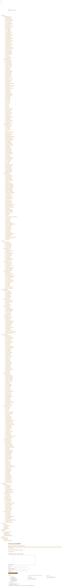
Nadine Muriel (8, 151)
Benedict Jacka (9, 109)
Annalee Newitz (9, 426)
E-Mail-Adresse (11, 569)
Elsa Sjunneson (9, 200)
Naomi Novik (8, 156)
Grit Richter (8, 512)
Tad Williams (8, 236)
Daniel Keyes (8, 397)
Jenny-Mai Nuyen (9, 157)
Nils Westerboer (9, 477)
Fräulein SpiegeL (9, 203)
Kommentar (10, 564)
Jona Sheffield (8, 453)
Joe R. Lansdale (9, 262)
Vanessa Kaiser (9, 113)
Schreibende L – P (7, 124)
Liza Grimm (8, 78)
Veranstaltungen (7, 525)
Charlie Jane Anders (10, 20)
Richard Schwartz (9, 196)
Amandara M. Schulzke (10, 192)
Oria (25, 585)
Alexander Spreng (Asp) (10, 204)
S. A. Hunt (8, 102)
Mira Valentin (8, 220)
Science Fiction (5, 334)
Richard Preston (9, 317)
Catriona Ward (8, 282)
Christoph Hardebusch (10, 85)
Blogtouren (6, 527)
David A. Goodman (9, 378)
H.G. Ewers (8, 371)
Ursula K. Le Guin (9, 79)
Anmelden (13, 577)
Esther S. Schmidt (9, 191)
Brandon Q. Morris (9, 422)
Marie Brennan (8, 37)
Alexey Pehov (8, 166)
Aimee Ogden (8, 159)
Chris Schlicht (8, 513)
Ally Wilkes (8, 284)
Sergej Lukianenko (9, 134)
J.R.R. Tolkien (8, 217)
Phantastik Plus (5, 289)
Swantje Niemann (9, 153)
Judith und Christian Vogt (10, 223)
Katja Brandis (8, 36)
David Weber (8, 471)
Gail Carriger (8, 488)
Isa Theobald (8, 324)
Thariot (7, 215)
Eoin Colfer (8, 359)
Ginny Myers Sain (9, 152)
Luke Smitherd (8, 454)
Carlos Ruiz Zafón (9, 287)
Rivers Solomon (9, 202)
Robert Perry (8, 432)
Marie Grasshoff (9, 375)
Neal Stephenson (9, 323)
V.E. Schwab (8, 194)
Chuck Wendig (8, 232)
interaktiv (3, 523)
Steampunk (4, 483)
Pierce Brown (8, 350)
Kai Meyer (8, 146)
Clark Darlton (8, 365)
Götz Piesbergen (7, 534)
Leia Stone (8, 208)
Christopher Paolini (9, 164)
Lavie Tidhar (8, 518)
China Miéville (8, 147)
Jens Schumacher (9, 193)
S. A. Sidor (8, 278)
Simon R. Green (9, 77)
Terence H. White (9, 234)
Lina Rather (8, 442)
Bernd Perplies (8, 505)
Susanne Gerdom (9, 71)
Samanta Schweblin (9, 321)
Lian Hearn (8, 89)
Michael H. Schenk (9, 273)
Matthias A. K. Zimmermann (11, 331)
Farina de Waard (9, 225)
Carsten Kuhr (6, 533)
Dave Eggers (8, 295)
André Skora (8, 515)
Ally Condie (8, 361)
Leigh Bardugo (8, 28)
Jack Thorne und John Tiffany (11, 216)
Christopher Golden (9, 253)
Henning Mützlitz (9, 149)
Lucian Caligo (8, 42)
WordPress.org (13, 580)
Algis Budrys (8, 351)
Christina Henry (9, 95)
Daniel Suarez (8, 459)
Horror (3, 240)
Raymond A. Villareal (10, 280)
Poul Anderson (8, 21)
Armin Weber (8, 470)
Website (9, 571)
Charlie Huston (8, 260)
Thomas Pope (8, 435)
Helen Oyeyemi (9, 311)
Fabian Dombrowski (9, 491)
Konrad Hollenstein (9, 259)
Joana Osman (8, 313)
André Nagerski (9, 425)
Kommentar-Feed (14, 579)
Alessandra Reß (9, 176)
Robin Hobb (8, 99)
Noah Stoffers (8, 517)
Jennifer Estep (8, 57)
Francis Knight (8, 401)
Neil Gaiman (8, 69)
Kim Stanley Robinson (10, 447)
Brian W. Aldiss (9, 336)
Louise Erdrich (8, 296)
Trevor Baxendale (9, 341)
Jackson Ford (8, 66)
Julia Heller (8, 91)
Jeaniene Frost (8, 67)
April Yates (8, 285)
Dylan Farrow (8, 60)
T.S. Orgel (8, 162)
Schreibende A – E (7, 16)
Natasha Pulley (9, 171)
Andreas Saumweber (10, 186)
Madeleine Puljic (9, 170)
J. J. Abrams (8, 291)
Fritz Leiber (8, 128)
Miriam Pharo (8, 314)
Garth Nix (8, 154)
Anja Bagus (8, 487)
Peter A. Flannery (9, 63)
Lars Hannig (8, 494)
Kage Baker (8, 27)
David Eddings (8, 52)
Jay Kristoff (8, 122)
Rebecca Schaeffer (9, 187)
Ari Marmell (8, 263)
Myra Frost (8, 68)
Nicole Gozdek (8, 74)
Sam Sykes (8, 213)
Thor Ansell (8, 340)
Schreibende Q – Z (7, 173)
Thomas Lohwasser (9, 131)
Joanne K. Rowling (9, 180)
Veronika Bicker (9, 32)
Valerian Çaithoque (9, 40)
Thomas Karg (8, 394)
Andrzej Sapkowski (9, 185)
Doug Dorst (8, 294)
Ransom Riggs (8, 177)
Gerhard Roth (8, 318)
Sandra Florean (9, 65)
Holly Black (8, 33)
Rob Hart (7, 382)
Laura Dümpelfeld (9, 51)
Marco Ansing (8, 485)
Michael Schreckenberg (10, 276)
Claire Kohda (8, 305)
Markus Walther (9, 228)
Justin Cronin (8, 247)
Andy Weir (8, 472)
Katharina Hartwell (9, 88)
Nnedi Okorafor (9, 428)
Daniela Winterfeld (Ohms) (11, 237)
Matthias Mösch (9, 500)
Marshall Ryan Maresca (10, 136)
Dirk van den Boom (9, 346)
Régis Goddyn (8, 72)
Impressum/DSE (5, 538)
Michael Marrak (9, 137)
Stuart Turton (8, 325)
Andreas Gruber (9, 255)
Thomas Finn (8, 62)
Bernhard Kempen (9, 396)
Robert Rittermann (9, 445)
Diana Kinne (8, 304)
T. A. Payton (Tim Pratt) (10, 436)
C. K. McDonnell (9, 143)
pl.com (3, 530)
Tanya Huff (8, 101)
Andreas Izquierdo (9, 108)
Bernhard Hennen (9, 94)
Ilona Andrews (8, 22)
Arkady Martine (9, 418)
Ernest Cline (8, 358)
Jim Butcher (8, 39)
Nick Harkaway (9, 300)
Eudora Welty (8, 328)
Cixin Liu (7, 409)
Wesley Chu (8, 45)
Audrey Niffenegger (9, 267)
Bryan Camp (8, 43)
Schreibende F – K (7, 59)
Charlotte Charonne (9, 44)
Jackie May (8, 141)
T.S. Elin (7, 55)
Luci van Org (8, 160)
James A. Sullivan (9, 210)
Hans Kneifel (8, 399)
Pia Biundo (8, 344)
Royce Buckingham (9, 38)
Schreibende (4, 529)
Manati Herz (8, 97)
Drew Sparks (8, 455)
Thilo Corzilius (8, 50)
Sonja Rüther (8, 272)
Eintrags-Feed (13, 578)
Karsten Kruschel (9, 404)
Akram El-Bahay (9, 54)
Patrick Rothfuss (9, 179)
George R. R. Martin (10, 139)
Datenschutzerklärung (8, 540)
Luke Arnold (8, 25)
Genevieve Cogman (9, 48)
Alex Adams (8, 243)
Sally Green (8, 76)
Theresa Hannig (9, 381)
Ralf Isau (7, 106)
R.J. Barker (8, 29)
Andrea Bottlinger (9, 34)
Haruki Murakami (9, 308)
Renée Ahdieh (8, 19)
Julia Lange (8, 126)
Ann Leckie (8, 407)
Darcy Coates (8, 245)
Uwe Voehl (8, 221)
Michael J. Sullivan (9, 211)
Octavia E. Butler (9, 352)
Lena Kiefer (8, 118)
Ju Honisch (8, 100)
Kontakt (3, 536)
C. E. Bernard (8, 31)
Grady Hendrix (8, 93)
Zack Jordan (8, 392)
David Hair (8, 84)
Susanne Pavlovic (9, 165)
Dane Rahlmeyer (9, 175)
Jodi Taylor (8, 214)
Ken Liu (7, 130)
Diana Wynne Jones (9, 391)
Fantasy (3, 15)
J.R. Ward (8, 230)
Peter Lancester (9, 125)
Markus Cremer (9, 490)
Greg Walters (8, 227)
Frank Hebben (8, 384)
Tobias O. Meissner (9, 145)
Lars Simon (8, 199)
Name (9, 566)
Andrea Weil (8, 231)
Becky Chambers (9, 356)
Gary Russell (8, 449)
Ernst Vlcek (8, 464)
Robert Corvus (8, 49)
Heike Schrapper (9, 274)
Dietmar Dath (8, 367)
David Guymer (8, 80)
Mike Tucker (8, 462)
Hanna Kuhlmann (9, 123)
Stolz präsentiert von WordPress (14, 585)
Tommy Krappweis (9, 120)
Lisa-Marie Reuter (9, 444)
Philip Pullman (8, 510)
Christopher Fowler (9, 250)
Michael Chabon (9, 293)
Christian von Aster (9, 26)
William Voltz (8, 467)
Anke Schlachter (9, 188)
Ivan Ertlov (8, 56)
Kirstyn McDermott (9, 265)
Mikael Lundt (8, 135)
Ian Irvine (7, 107)
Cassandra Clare (9, 46)
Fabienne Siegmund (9, 198)
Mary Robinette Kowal (10, 402)
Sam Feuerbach (9, 61)
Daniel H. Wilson (9, 479)
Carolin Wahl (8, 226)
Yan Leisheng (8, 129)
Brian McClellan (9, 142)
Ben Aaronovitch (9, 17)
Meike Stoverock (9, 209)
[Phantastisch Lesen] (12, 10)
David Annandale (9, 23)
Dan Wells (8, 283)
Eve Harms (8, 256)
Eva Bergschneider (7, 532)
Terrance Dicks (9, 368)
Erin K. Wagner (9, 468)
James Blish (8, 345)
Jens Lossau (8, 133)
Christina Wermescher (10, 233)
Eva (24, 545)
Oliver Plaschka (9, 168)
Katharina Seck (9, 197)
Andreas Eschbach (9, 369)
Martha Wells (8, 475)
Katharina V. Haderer (10, 83)
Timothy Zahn (8, 481)
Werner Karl (8, 114)
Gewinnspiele (6, 528)
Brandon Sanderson (9, 183)
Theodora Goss (9, 73)
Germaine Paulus (9, 268)
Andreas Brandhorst (9, 347)
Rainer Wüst (8, 238)
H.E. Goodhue (8, 254)
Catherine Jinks (9, 112)
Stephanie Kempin (9, 117)
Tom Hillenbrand (9, 385)
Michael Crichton (9, 363)
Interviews (6, 524)
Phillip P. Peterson (9, 504)
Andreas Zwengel (9, 288)
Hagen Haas (8, 82)
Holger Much (8, 148)
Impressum (6, 539)
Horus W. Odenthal (9, 158)
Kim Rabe (8, 174)
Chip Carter (8, 354)
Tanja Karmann (8, 116)
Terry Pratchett (8, 169)
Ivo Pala (7, 163)
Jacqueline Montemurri (10, 420)
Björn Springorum (9, 205)
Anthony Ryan (8, 182)
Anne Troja (8, 219)
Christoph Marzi (9, 140)
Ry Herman (8, 96)
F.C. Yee (7, 239)
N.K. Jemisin (8, 111)
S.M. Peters (8, 506)
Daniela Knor (8, 119)
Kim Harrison (8, 86)
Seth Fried (8, 374)
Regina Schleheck (9, 190)
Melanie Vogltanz (9, 222)
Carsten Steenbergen (10, 206)
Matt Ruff (7, 181)
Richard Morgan (9, 421)
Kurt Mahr (8, 415)
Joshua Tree (8, 461)
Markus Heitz (8, 90)
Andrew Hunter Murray (10, 424)
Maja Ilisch (8, 103)
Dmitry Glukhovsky (9, 376)
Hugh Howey (8, 386)
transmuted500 (11, 551)
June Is (7, 105)
